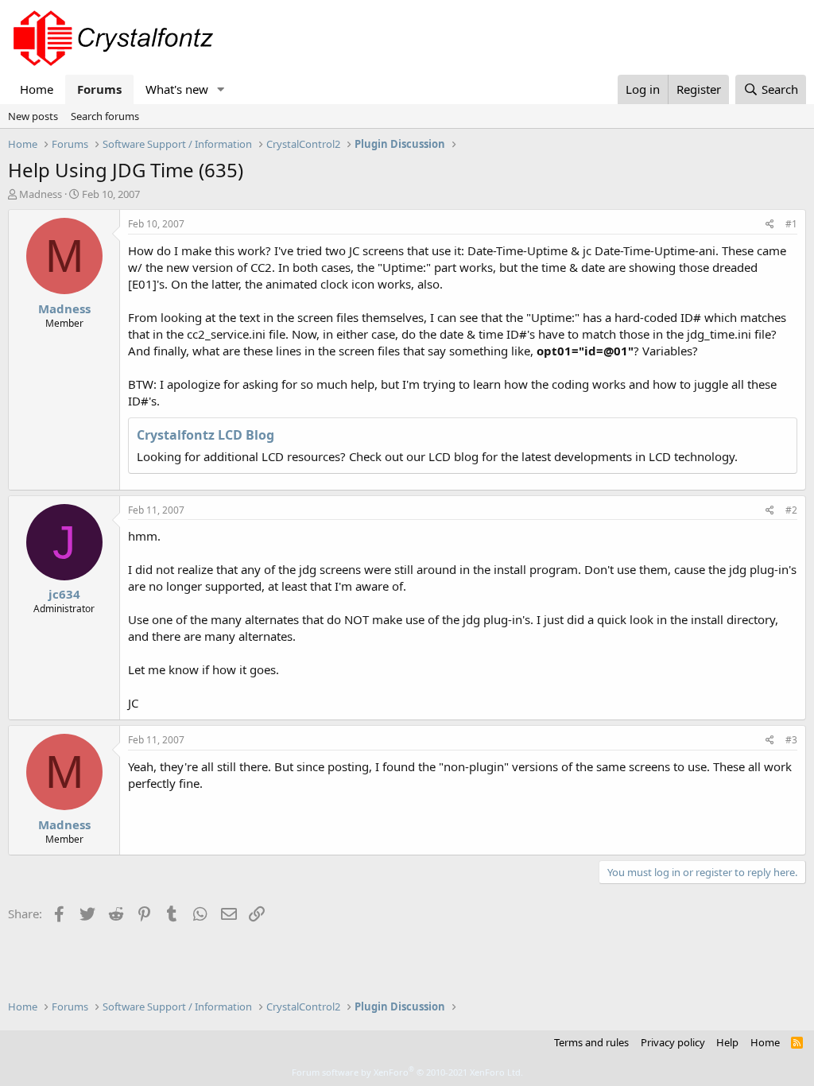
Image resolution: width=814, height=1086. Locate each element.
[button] (221, 89)
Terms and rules (591, 1042)
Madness (40, 194)
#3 (791, 740)
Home (36, 89)
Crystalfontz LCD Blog (205, 435)
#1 (791, 224)
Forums (99, 89)
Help (727, 1042)
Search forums (105, 116)
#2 (791, 510)
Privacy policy (673, 1042)
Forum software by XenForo (407, 1072)
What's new (176, 89)
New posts (33, 116)
